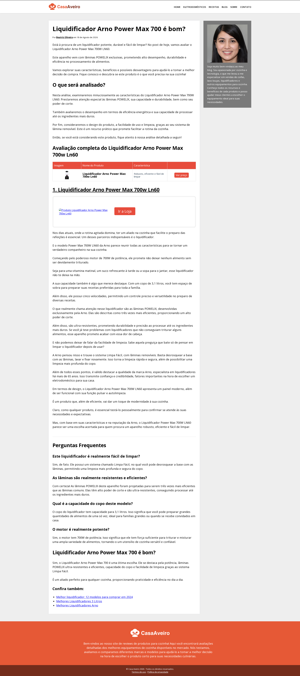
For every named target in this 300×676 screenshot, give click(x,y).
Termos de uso (139, 672)
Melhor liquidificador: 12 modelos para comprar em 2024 (94, 597)
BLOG (225, 6)
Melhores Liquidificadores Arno (77, 605)
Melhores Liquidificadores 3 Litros (79, 601)
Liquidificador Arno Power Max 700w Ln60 (104, 175)
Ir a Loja (125, 211)
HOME (177, 6)
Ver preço (181, 175)
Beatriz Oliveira (64, 37)
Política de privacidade (158, 672)
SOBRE (233, 6)
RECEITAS (214, 6)
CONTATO (245, 6)
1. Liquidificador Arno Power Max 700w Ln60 (106, 189)
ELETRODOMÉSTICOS (194, 6)
